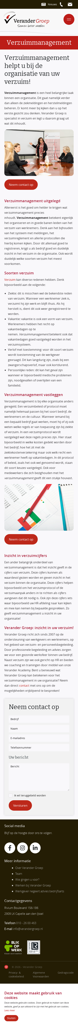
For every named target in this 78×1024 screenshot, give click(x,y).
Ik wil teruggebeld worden (30, 795)
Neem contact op (21, 184)
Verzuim (10, 280)
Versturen (20, 805)
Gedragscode (66, 972)
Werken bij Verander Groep (33, 885)
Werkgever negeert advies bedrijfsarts (39, 891)
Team (18, 874)
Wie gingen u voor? (27, 880)
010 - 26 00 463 (26, 923)
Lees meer (9, 1010)
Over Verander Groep (29, 868)
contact (24, 686)
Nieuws (52, 4)
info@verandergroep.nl (28, 929)
